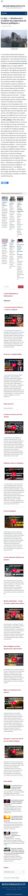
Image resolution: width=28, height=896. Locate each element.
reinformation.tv (14, 5)
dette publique (7, 120)
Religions (19, 887)
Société (19, 889)
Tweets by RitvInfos (8, 408)
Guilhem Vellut (15, 49)
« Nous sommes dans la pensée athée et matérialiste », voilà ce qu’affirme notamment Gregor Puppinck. (13, 377)
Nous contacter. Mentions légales (11, 877)
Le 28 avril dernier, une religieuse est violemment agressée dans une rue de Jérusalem (12, 439)
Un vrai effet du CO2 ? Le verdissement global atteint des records (17, 787)
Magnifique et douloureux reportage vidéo (13, 761)
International (5, 887)
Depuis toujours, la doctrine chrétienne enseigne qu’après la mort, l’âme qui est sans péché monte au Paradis (13, 533)
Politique (14, 889)
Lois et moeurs (12, 887)
